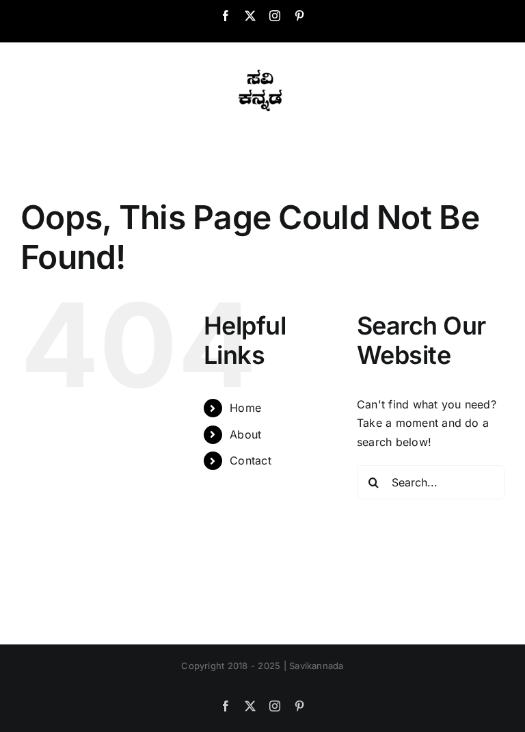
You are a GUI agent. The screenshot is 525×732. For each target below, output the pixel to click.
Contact (250, 460)
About (245, 434)
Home (245, 408)
